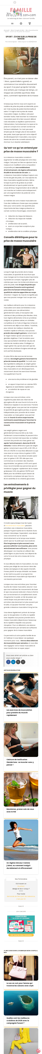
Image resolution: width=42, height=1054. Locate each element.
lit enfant (21, 886)
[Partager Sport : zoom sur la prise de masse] (8, 662)
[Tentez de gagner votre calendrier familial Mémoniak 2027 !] (21, 924)
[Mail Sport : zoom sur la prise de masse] (23, 662)
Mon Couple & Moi (17, 30)
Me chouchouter (32, 30)
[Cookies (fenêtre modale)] (38, 1050)
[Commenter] (18, 662)
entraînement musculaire (15, 525)
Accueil (6, 30)
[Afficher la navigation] (12, 24)
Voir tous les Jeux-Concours (21, 935)
